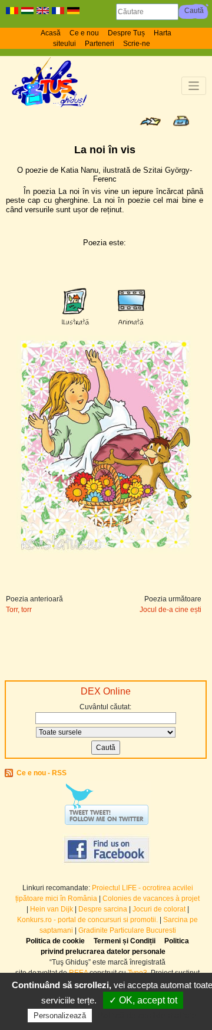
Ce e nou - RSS (41, 773)
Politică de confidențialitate (147, 1015)
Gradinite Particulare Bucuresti (127, 930)
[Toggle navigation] (194, 86)
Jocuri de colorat (159, 909)
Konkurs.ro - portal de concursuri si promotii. (87, 920)
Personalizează (60, 1015)
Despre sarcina (102, 909)
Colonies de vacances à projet (151, 898)
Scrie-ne (136, 44)
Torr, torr (19, 610)
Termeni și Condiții (124, 941)
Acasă (51, 33)
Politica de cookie (55, 941)
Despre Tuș (126, 33)
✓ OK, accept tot (143, 1000)
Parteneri (99, 44)
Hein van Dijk (51, 909)
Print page (181, 121)
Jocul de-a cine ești (170, 610)
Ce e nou (84, 33)
